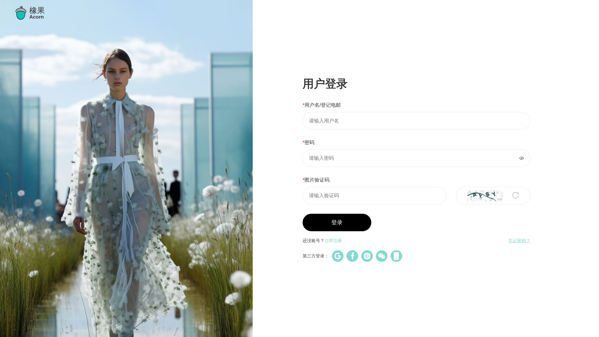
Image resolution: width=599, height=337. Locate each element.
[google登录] (337, 256)
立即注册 (333, 240)
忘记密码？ (519, 240)
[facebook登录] (352, 256)
